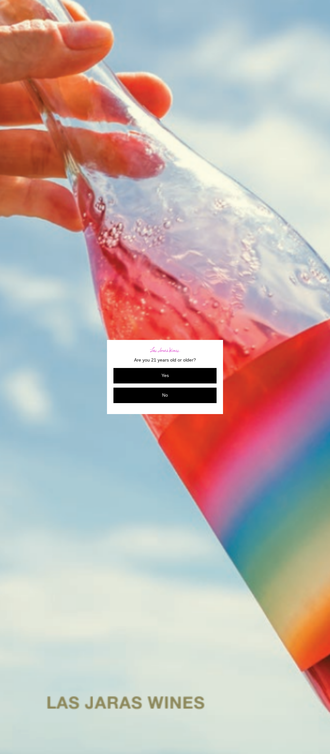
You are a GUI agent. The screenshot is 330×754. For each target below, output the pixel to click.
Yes (165, 375)
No (165, 395)
